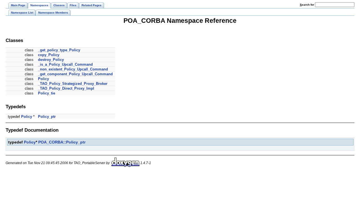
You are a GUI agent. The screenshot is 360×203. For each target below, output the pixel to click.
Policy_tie (46, 93)
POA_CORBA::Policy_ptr (62, 142)
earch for (307, 4)
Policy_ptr (47, 116)
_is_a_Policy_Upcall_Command (65, 64)
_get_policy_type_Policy (59, 50)
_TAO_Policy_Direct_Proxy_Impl (66, 88)
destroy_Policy (51, 60)
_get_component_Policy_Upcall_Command (75, 74)
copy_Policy (48, 55)
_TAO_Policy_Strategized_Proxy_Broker (72, 83)
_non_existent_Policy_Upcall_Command (73, 69)
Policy (43, 79)
